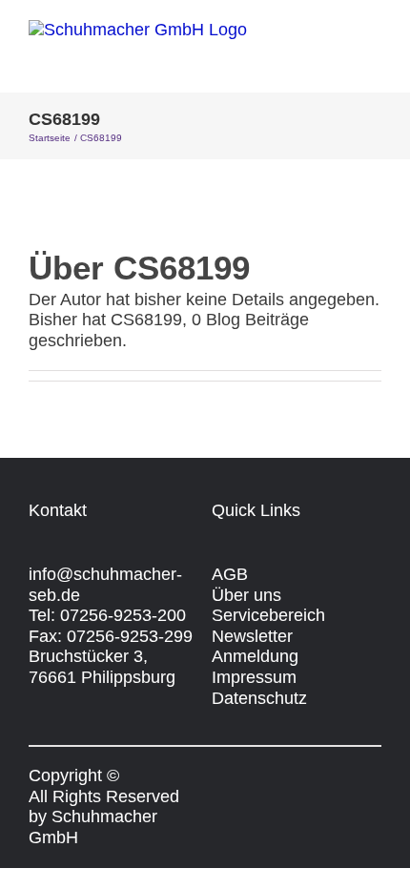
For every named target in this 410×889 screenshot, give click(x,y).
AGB (230, 574)
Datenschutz (259, 698)
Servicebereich (268, 615)
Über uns (246, 595)
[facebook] (219, 775)
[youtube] (288, 775)
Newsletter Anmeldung (255, 647)
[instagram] (253, 775)
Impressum (254, 677)
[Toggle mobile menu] (373, 62)
